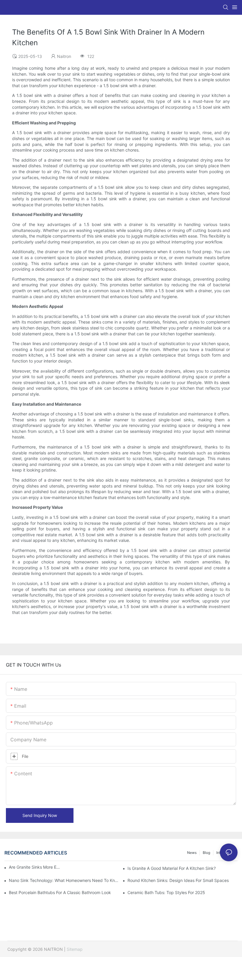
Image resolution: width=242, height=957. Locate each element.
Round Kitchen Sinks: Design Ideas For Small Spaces (178, 880)
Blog (206, 852)
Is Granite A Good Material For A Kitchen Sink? (171, 868)
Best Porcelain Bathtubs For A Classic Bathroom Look (60, 892)
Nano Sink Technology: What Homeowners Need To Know (64, 880)
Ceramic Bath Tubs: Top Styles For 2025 (166, 892)
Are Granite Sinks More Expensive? (35, 867)
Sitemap (75, 949)
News (192, 852)
